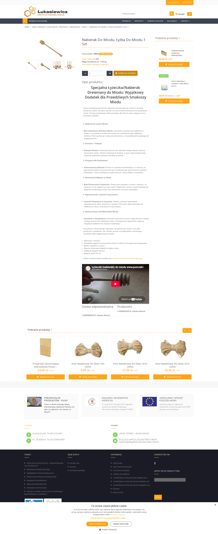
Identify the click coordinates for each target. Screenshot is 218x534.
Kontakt (116, 489)
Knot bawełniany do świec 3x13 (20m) (172, 365)
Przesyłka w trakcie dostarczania (41, 477)
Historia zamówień (77, 470)
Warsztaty (139, 21)
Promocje (126, 21)
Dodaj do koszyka (127, 73)
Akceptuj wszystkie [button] (97, 524)
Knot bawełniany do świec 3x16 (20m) (130, 365)
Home (26, 27)
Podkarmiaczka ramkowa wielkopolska (177, 53)
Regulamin (117, 463)
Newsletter (118, 492)
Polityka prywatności (122, 467)
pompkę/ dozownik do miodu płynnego (127, 258)
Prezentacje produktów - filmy (56, 399)
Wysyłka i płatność (121, 470)
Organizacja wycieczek (37, 488)
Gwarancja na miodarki (37, 480)
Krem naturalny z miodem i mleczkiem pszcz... (179, 83)
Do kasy (186, 2)
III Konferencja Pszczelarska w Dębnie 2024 (131, 485)
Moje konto (173, 2)
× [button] (215, 505)
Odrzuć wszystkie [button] (121, 524)
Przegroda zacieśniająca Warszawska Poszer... (46, 365)
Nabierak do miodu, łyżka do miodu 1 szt (108, 27)
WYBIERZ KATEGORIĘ (37, 21)
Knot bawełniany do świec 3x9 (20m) (88, 365)
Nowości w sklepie (155, 21)
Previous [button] (185, 330)
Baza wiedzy (172, 21)
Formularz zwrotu (121, 474)
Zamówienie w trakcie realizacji (40, 473)
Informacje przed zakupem (38, 469)
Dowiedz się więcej (117, 515)
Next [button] (189, 330)
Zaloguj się (74, 463)
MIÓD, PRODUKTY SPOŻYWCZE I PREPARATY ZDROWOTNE (56, 27)
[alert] (109, 518)
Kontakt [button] (184, 21)
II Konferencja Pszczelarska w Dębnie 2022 (131, 481)
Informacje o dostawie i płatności (95, 64)
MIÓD (84, 27)
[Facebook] (155, 463)
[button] (109, 518)
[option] (45, 358)
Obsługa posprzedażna (37, 484)
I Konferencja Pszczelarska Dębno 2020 (130, 478)
